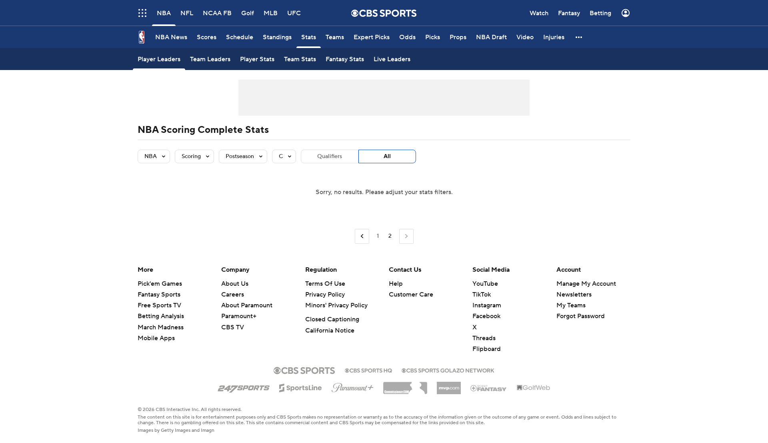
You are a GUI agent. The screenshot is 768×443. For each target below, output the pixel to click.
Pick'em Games (160, 284)
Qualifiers (329, 156)
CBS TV (232, 327)
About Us (234, 284)
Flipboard (486, 349)
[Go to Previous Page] (362, 236)
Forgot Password (580, 316)
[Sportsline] (300, 387)
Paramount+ (238, 316)
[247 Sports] (244, 387)
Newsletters (574, 295)
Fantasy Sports (159, 295)
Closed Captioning (332, 319)
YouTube (485, 284)
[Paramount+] (353, 386)
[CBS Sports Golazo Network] (448, 370)
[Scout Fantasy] (488, 388)
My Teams (571, 305)
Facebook (486, 316)
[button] (579, 37)
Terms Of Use (325, 284)
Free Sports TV (159, 305)
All (387, 156)
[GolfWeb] (533, 388)
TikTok (481, 295)
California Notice (329, 331)
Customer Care (411, 295)
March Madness (161, 327)
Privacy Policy (325, 295)
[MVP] (449, 385)
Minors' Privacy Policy (336, 305)
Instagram (486, 305)
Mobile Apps (156, 338)
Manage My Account (586, 284)
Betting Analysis (161, 316)
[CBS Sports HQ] (368, 370)
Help (396, 284)
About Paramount (246, 305)
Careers (232, 295)
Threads (484, 338)
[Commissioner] (405, 385)
